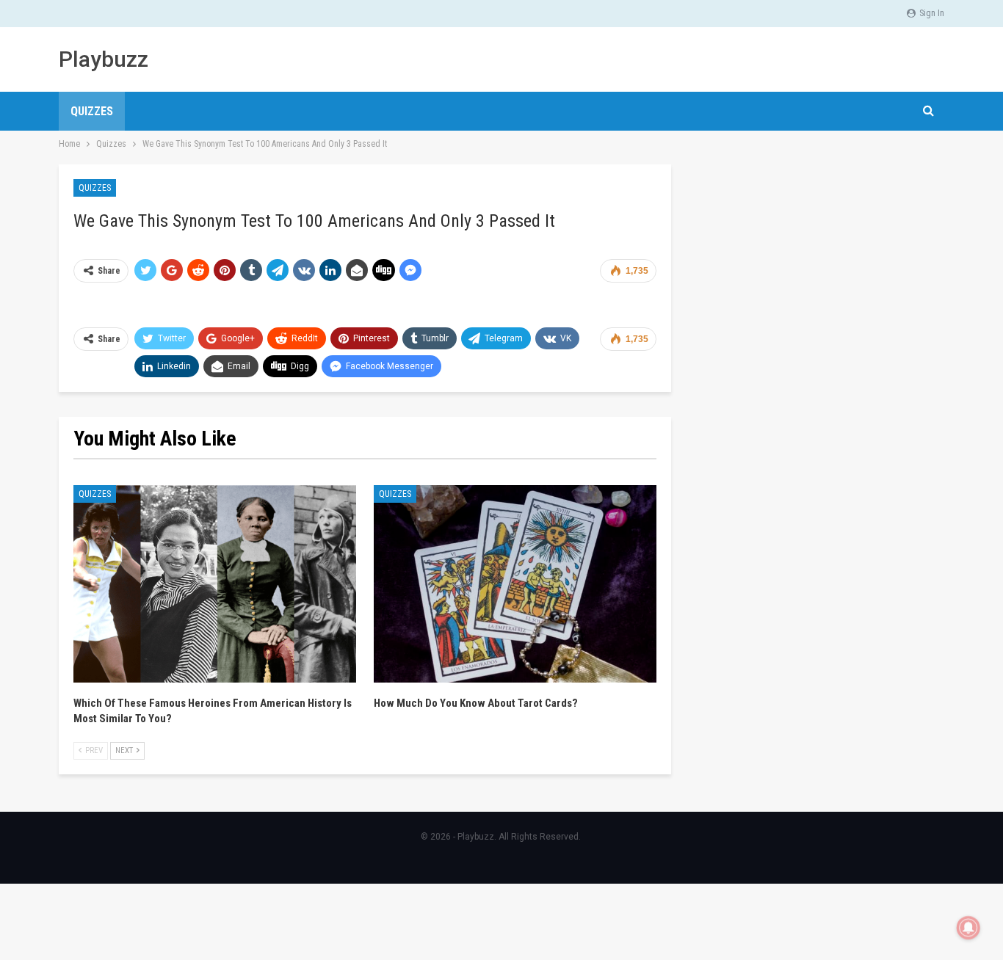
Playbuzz (103, 59)
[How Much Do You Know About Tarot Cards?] (515, 584)
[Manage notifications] (968, 927)
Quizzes (91, 111)
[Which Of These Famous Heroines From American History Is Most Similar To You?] (214, 584)
